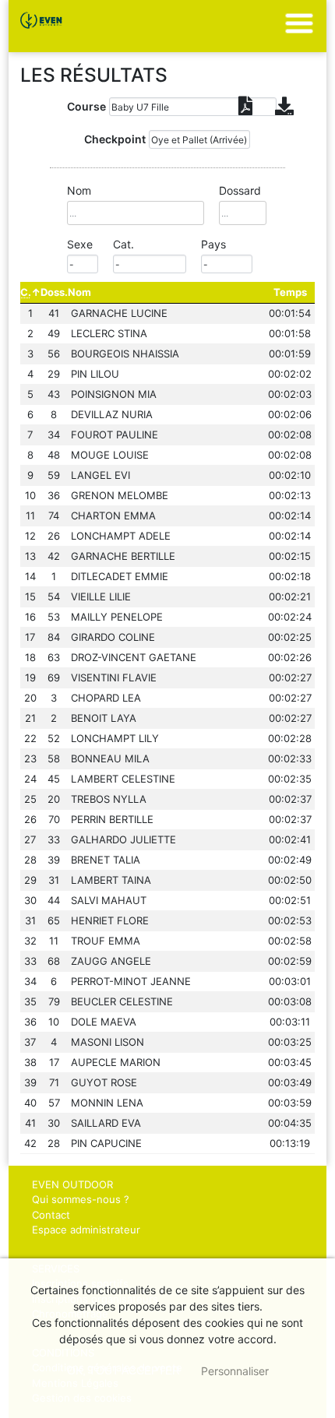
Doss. (54, 292)
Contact (51, 1215)
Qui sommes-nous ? (80, 1199)
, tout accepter (123, 1370)
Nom (79, 292)
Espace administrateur (86, 1229)
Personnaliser (235, 1371)
